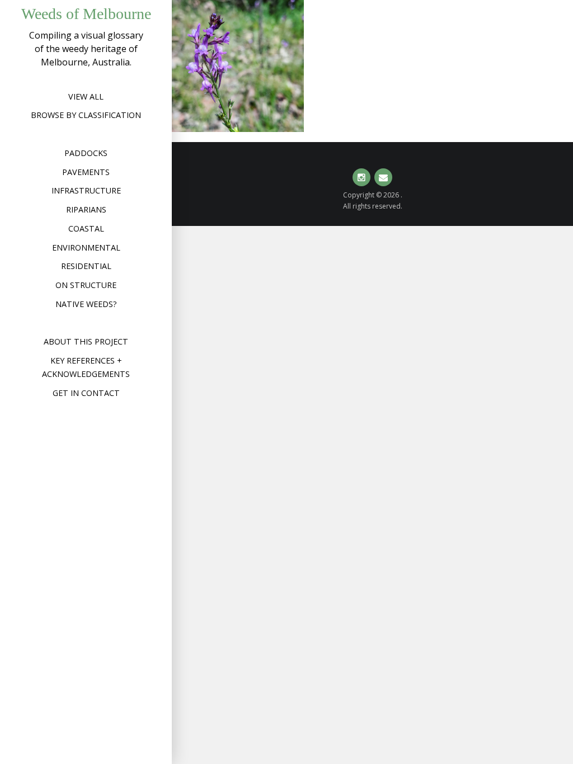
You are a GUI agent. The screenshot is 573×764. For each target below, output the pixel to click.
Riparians (86, 209)
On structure (85, 285)
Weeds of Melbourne (86, 13)
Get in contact (86, 393)
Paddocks (85, 153)
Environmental (86, 247)
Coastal (86, 228)
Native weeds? (86, 304)
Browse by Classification (86, 115)
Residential (86, 266)
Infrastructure (86, 190)
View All (86, 96)
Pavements (86, 172)
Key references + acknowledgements (86, 367)
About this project (86, 341)
